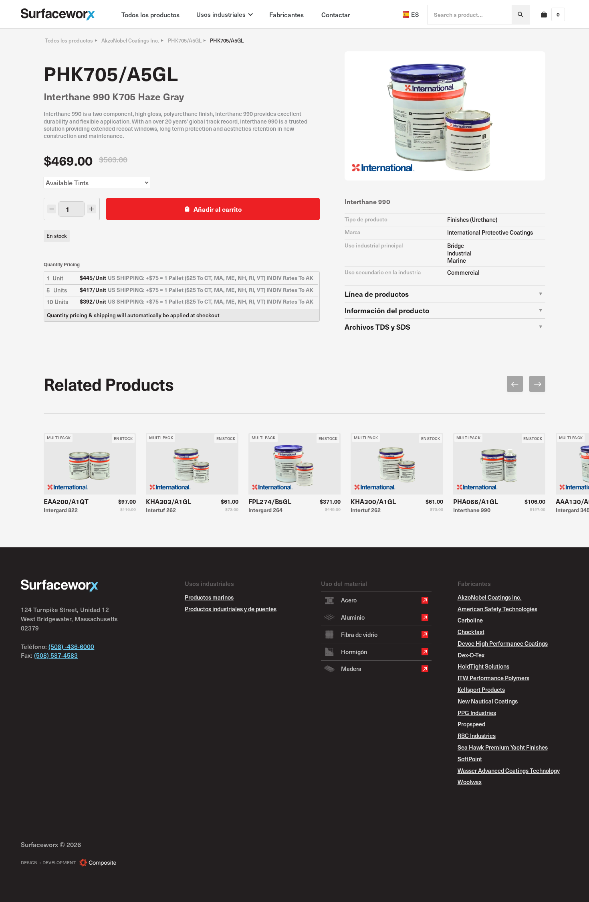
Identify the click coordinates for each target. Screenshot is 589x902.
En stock (56, 235)
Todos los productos (150, 14)
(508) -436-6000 (71, 646)
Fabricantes (286, 14)
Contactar (335, 14)
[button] (224, 14)
